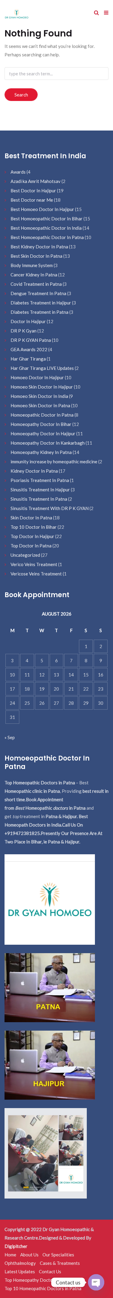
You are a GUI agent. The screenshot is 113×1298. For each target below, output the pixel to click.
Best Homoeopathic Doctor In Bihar (47, 218)
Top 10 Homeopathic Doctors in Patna (43, 1288)
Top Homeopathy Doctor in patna (38, 1280)
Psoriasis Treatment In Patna (40, 480)
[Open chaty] (96, 1282)
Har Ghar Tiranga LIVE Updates (42, 368)
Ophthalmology (20, 1263)
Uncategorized (25, 555)
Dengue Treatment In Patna (38, 293)
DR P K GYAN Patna (31, 340)
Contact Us (50, 1271)
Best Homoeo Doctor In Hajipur (42, 209)
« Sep (10, 737)
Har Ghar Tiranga (28, 358)
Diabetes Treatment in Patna (39, 312)
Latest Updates (20, 1271)
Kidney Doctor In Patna (34, 471)
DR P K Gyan (23, 330)
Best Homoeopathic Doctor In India (46, 228)
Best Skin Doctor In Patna (36, 256)
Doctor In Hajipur (28, 321)
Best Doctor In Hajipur (33, 190)
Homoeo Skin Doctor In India (39, 396)
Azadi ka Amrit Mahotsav (36, 181)
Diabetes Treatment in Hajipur (41, 302)
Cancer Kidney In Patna (34, 274)
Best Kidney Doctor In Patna (39, 246)
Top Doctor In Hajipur (32, 536)
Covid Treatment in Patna (36, 284)
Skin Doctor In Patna (31, 517)
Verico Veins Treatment (34, 564)
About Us (29, 1254)
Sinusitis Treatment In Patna (39, 499)
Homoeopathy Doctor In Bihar (41, 424)
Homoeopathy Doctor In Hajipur (43, 433)
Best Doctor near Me (32, 200)
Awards (18, 172)
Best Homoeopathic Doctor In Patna (47, 237)
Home (10, 1254)
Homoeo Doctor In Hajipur (37, 377)
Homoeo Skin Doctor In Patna (40, 405)
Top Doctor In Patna (31, 545)
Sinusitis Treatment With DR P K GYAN (50, 508)
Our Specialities (58, 1254)
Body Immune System (32, 265)
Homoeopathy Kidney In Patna (41, 452)
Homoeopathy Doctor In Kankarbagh (48, 443)
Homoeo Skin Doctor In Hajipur (42, 386)
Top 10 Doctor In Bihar (34, 527)
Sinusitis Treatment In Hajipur (40, 489)
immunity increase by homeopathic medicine (54, 461)
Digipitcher (16, 1246)
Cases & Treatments (60, 1263)
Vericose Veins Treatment (36, 573)
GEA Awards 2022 (29, 349)
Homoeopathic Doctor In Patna (42, 414)
